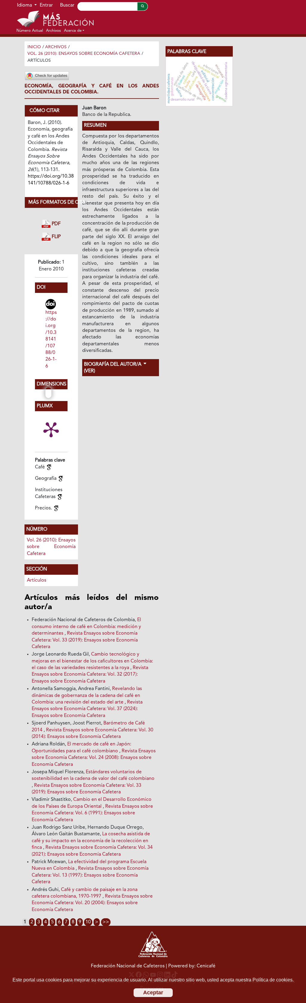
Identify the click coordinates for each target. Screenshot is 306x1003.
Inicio (34, 47)
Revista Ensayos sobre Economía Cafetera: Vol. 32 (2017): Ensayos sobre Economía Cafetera (90, 674)
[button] (74, 30)
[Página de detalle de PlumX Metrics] (51, 429)
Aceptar (153, 993)
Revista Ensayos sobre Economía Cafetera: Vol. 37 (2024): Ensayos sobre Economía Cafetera (87, 709)
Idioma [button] (25, 5)
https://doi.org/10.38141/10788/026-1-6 (51, 339)
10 (88, 922)
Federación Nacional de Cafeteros (128, 966)
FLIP (56, 237)
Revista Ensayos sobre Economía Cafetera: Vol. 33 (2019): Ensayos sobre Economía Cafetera (85, 640)
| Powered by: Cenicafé (190, 966)
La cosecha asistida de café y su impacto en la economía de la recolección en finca (91, 841)
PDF (56, 224)
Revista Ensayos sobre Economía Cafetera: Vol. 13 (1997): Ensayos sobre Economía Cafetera (90, 875)
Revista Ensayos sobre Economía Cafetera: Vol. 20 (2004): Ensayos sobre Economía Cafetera (92, 903)
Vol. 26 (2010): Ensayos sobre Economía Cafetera (83, 54)
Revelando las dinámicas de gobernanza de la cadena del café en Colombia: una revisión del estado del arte (87, 695)
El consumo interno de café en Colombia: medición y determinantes (86, 627)
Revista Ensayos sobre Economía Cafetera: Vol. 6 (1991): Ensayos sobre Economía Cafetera (92, 813)
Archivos (56, 47)
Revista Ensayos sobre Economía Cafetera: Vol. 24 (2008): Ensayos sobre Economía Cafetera (94, 758)
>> (105, 922)
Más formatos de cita (53, 202)
